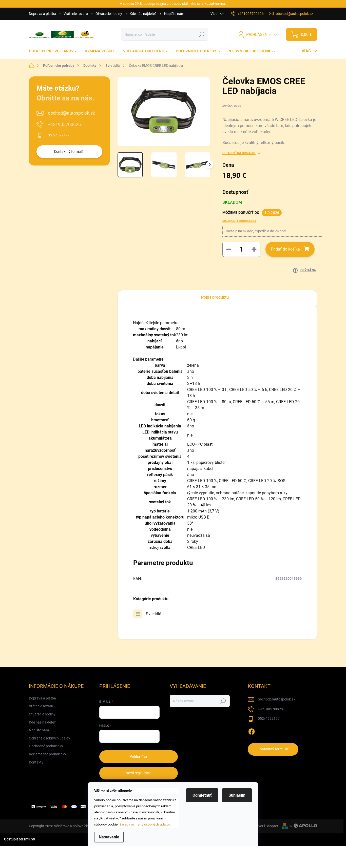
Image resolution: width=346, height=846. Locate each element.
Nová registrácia (138, 773)
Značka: (231, 105)
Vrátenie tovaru (76, 14)
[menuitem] (54, 51)
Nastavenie (109, 837)
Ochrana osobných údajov (49, 738)
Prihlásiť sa (138, 756)
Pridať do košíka (285, 249)
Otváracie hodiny (108, 14)
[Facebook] (251, 730)
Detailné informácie (239, 153)
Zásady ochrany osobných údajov (145, 825)
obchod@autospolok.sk (71, 113)
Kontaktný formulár (69, 152)
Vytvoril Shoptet (265, 826)
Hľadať (201, 34)
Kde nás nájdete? (143, 14)
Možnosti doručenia (239, 221)
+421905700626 (64, 124)
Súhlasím (236, 795)
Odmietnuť (202, 795)
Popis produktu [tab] (215, 297)
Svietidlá (153, 613)
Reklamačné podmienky (47, 754)
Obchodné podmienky (46, 746)
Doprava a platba (42, 14)
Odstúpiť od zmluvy (19, 839)
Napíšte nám (174, 14)
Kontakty (36, 762)
